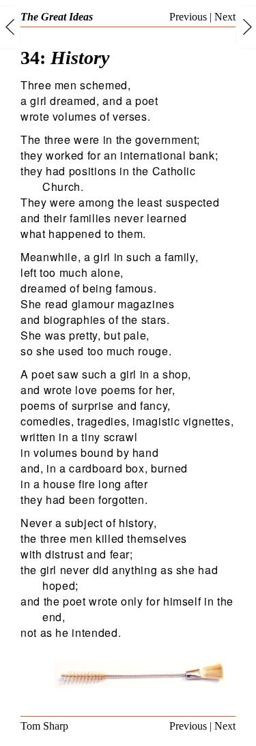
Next (225, 17)
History (64, 57)
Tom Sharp (44, 726)
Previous (188, 17)
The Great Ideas (56, 17)
